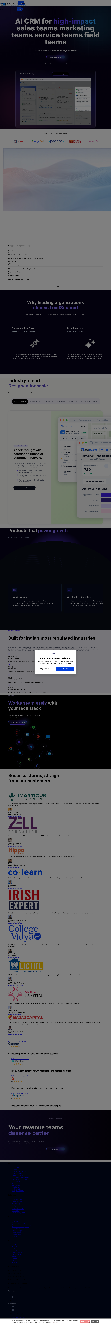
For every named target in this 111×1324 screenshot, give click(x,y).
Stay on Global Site (46, 669)
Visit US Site (65, 669)
